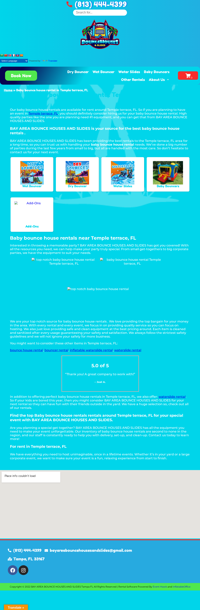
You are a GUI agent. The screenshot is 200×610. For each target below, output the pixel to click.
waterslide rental (127, 350)
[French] (13, 55)
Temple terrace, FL (43, 113)
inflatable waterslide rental (91, 350)
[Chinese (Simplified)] (5, 55)
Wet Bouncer (103, 72)
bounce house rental (26, 350)
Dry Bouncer (78, 72)
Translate (52, 61)
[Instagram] (23, 570)
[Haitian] (17, 55)
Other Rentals (133, 79)
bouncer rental (56, 350)
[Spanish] (21, 55)
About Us (157, 79)
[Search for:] (100, 12)
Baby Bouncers (157, 72)
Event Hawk (160, 586)
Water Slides (129, 72)
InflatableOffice (181, 586)
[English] (9, 55)
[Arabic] (2, 55)
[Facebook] (13, 570)
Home (8, 90)
